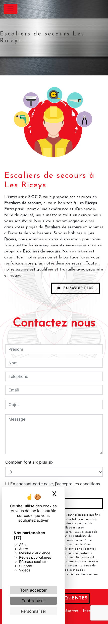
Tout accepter (33, 590)
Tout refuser (33, 600)
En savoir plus (77, 288)
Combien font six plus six (29, 462)
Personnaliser (33, 611)
